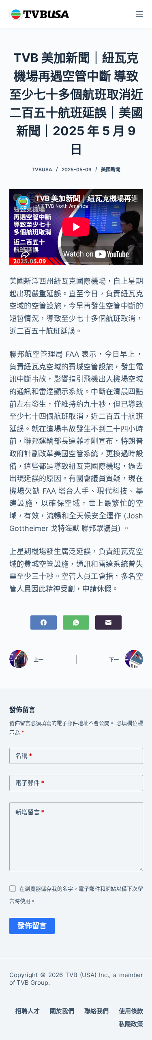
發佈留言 (32, 925)
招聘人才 (27, 1011)
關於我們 (62, 1011)
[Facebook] (43, 622)
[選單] (139, 14)
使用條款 (131, 1011)
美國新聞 (110, 169)
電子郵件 (29, 783)
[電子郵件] (108, 622)
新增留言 (29, 812)
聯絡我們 (96, 1011)
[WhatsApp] (76, 622)
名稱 (23, 756)
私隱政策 (131, 1024)
